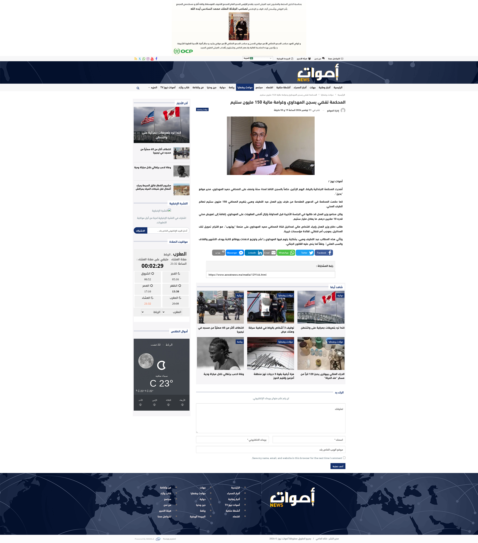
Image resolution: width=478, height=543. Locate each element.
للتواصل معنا (334, 58)
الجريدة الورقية (283, 58)
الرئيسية (338, 87)
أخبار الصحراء (300, 87)
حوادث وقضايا (245, 87)
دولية (223, 87)
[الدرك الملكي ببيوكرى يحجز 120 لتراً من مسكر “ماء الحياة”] (320, 353)
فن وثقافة (198, 87)
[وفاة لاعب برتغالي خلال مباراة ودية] (220, 353)
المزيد (154, 87)
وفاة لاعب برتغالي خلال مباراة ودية (152, 167)
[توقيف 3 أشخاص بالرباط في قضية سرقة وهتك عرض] (270, 307)
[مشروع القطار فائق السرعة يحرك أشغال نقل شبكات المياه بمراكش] (181, 190)
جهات (313, 87)
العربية (247, 58)
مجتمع (259, 87)
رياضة (231, 87)
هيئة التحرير (302, 58)
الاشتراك (140, 230)
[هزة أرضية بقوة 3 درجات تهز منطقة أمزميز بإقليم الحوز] (270, 353)
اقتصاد (269, 87)
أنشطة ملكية (283, 87)
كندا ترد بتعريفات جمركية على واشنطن (161, 134)
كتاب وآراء (184, 87)
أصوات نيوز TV (168, 87)
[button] (324, 253)
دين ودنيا (211, 87)
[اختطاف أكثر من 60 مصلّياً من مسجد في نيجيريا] (220, 307)
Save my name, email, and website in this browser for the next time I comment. (297, 458)
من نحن (317, 58)
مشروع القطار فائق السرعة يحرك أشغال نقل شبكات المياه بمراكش (153, 187)
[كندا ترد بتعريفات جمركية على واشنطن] (320, 307)
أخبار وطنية (324, 87)
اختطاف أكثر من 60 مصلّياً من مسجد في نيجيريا (155, 151)
